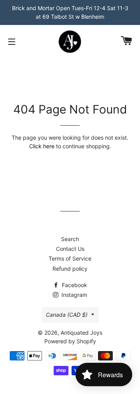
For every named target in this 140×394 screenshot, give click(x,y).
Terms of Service (70, 258)
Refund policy (70, 268)
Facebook (73, 285)
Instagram (73, 294)
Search (70, 239)
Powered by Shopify (70, 341)
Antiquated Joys (81, 332)
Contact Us (70, 248)
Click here (41, 146)
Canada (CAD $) (67, 314)
